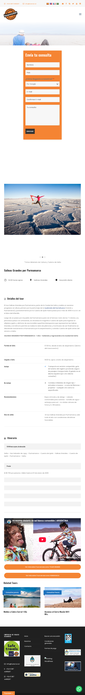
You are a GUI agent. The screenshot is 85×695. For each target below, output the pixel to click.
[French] (54, 4)
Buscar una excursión (52, 636)
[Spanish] (47, 4)
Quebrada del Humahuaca (54, 308)
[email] (63, 4)
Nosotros (27, 641)
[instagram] (80, 4)
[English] (51, 4)
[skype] (69, 4)
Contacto (27, 646)
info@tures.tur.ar (30, 4)
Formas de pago (50, 648)
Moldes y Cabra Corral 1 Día (15, 611)
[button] (79, 689)
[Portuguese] (57, 4)
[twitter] (73, 4)
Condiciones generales (49, 642)
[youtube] (76, 4)
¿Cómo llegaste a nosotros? (39, 79)
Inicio (26, 636)
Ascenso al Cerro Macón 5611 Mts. (57, 612)
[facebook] (66, 4)
